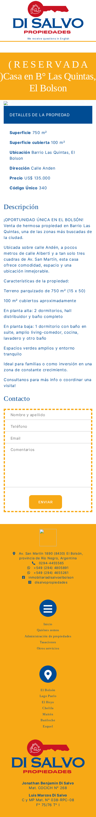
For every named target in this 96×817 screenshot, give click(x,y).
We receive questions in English (48, 38)
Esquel (48, 726)
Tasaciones (48, 642)
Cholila (48, 708)
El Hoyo (48, 702)
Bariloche (48, 720)
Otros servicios (48, 648)
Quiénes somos (48, 630)
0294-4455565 (49, 563)
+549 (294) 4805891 (49, 568)
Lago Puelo (48, 696)
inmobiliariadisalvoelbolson (49, 577)
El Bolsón (48, 690)
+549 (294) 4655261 (49, 573)
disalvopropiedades (49, 582)
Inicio (48, 624)
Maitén (48, 714)
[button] (10, 103)
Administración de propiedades (48, 636)
